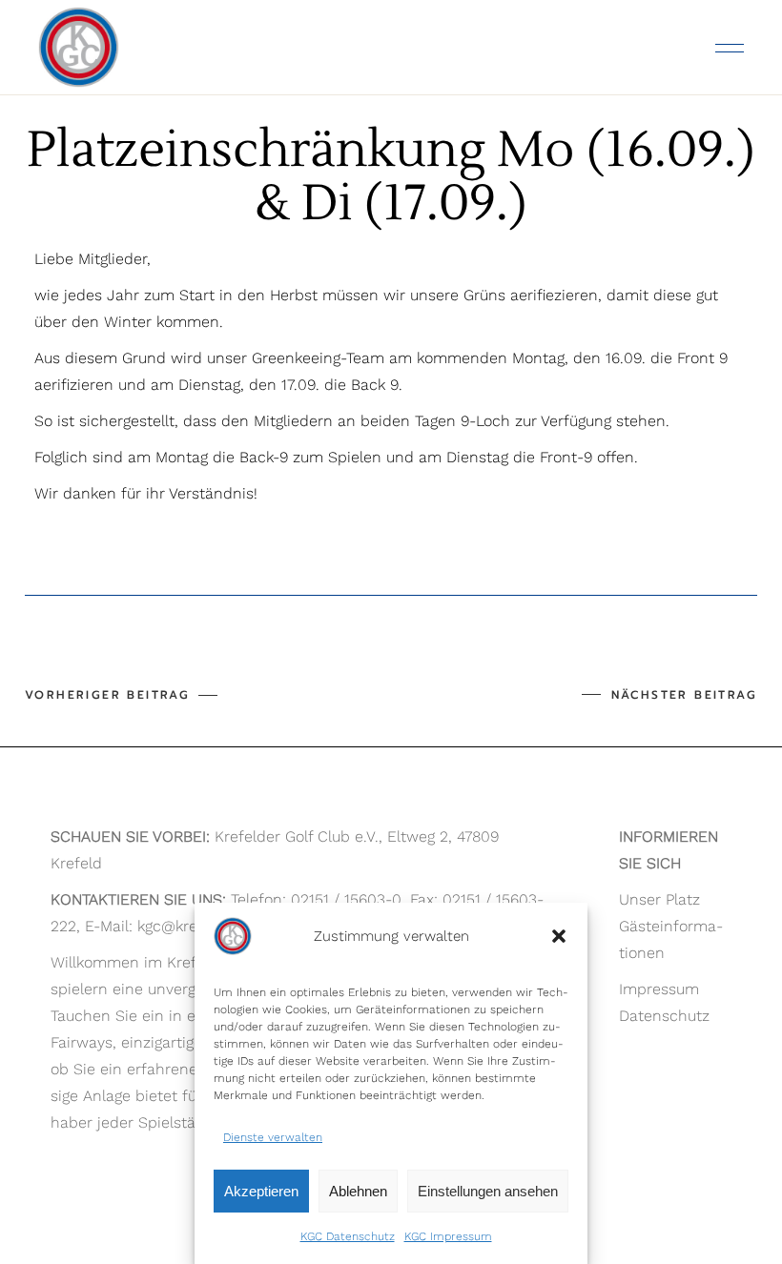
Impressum (659, 989)
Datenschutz (664, 1016)
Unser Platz (659, 899)
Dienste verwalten (272, 1137)
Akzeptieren (261, 1191)
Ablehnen (358, 1191)
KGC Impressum (448, 1236)
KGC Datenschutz (347, 1236)
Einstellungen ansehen (488, 1191)
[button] (558, 936)
